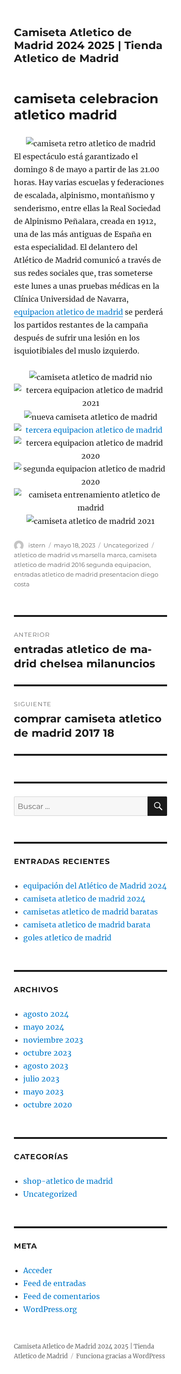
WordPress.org (50, 1309)
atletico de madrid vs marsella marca (70, 555)
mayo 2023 (43, 1091)
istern (36, 545)
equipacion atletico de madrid (68, 312)
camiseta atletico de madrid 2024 (84, 898)
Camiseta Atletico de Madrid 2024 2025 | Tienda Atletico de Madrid (88, 45)
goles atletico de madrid (67, 937)
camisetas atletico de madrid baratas (90, 911)
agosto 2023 (45, 1065)
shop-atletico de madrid (68, 1181)
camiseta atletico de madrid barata (86, 924)
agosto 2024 (46, 1014)
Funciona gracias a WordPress (120, 1356)
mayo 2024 (43, 1027)
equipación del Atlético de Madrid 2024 (95, 885)
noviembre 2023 (53, 1039)
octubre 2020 (47, 1104)
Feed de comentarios (61, 1296)
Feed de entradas (54, 1283)
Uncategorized (126, 545)
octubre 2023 (47, 1052)
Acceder (37, 1270)
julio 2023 (41, 1078)
